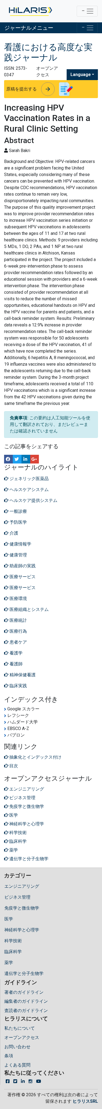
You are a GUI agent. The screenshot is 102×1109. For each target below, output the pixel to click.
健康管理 (17, 554)
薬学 (8, 962)
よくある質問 (17, 1065)
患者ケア (17, 642)
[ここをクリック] (30, 11)
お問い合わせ (17, 1046)
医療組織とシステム (28, 609)
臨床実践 (17, 685)
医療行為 (17, 631)
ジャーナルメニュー (28, 28)
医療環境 (17, 598)
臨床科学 (13, 951)
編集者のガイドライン (26, 1001)
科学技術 (13, 940)
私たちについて (19, 1028)
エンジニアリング (21, 886)
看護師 (15, 663)
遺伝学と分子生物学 (24, 973)
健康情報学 (19, 544)
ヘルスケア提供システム (32, 500)
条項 (8, 1055)
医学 (8, 919)
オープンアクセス (21, 1037)
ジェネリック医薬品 (28, 478)
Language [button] (80, 74)
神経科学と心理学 (21, 929)
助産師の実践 (22, 565)
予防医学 (17, 522)
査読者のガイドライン (26, 1010)
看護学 (15, 653)
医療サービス (22, 576)
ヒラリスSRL (85, 1101)
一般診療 (17, 511)
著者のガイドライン (24, 992)
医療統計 (17, 620)
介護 (13, 533)
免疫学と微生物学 (21, 908)
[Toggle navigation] (87, 11)
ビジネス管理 (17, 897)
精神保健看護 (22, 674)
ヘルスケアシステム (28, 489)
